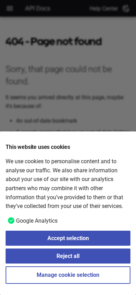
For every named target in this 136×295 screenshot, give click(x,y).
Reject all (68, 256)
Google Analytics (37, 220)
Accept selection (68, 238)
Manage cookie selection (68, 275)
